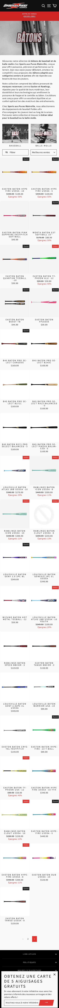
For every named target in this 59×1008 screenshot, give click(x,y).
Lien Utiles (29, 954)
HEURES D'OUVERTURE (29, 970)
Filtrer (12, 152)
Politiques (29, 962)
